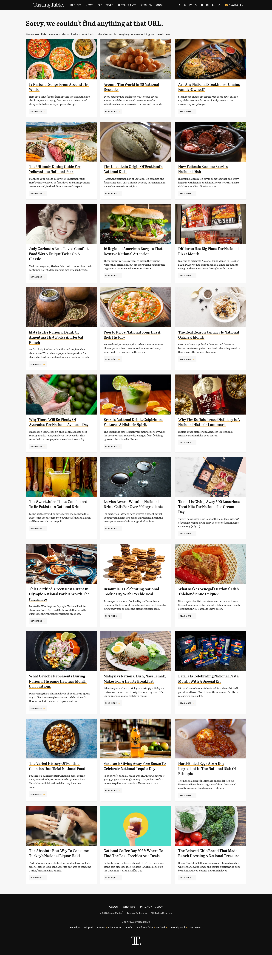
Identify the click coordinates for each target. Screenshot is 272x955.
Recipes (76, 5)
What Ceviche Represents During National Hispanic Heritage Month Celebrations (58, 681)
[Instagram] (207, 5)
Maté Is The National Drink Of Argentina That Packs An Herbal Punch (56, 337)
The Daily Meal (176, 927)
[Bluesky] (202, 5)
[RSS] (219, 5)
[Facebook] (179, 5)
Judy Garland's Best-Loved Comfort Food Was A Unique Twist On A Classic (59, 254)
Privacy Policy (151, 907)
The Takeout (195, 927)
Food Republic (144, 927)
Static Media (115, 913)
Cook (160, 5)
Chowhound (115, 927)
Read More (36, 111)
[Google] (213, 5)
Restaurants (126, 5)
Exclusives (105, 5)
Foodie (129, 927)
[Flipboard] (190, 5)
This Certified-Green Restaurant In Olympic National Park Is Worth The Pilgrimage (59, 594)
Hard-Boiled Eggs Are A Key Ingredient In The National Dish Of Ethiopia (207, 768)
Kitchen (146, 5)
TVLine (101, 927)
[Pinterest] (196, 5)
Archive (129, 907)
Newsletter (236, 4)
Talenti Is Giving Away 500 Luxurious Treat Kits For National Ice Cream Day (209, 506)
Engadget (75, 927)
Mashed (160, 927)
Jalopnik (88, 927)
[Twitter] (185, 5)
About (114, 907)
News (89, 5)
